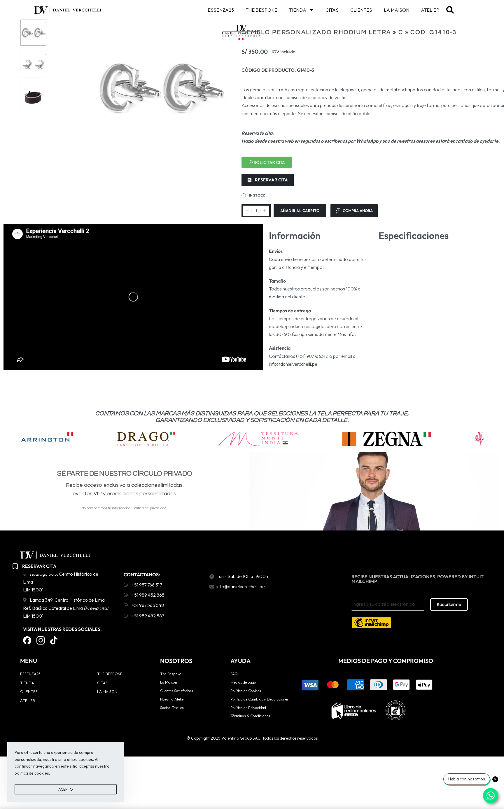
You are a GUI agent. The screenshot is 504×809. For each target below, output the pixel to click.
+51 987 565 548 (147, 605)
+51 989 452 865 (147, 595)
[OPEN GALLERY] (160, 87)
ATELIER (430, 10)
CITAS (332, 10)
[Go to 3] (33, 97)
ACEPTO (65, 789)
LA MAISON (396, 10)
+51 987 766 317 (146, 585)
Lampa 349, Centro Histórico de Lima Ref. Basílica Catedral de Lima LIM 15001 (65, 608)
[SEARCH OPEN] (450, 10)
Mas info (346, 334)
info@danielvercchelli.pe (293, 364)
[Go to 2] (33, 65)
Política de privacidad (149, 508)
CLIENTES (361, 10)
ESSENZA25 (221, 10)
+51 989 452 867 (147, 616)
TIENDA (297, 10)
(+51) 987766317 (311, 356)
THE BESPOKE (261, 10)
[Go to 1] (33, 33)
